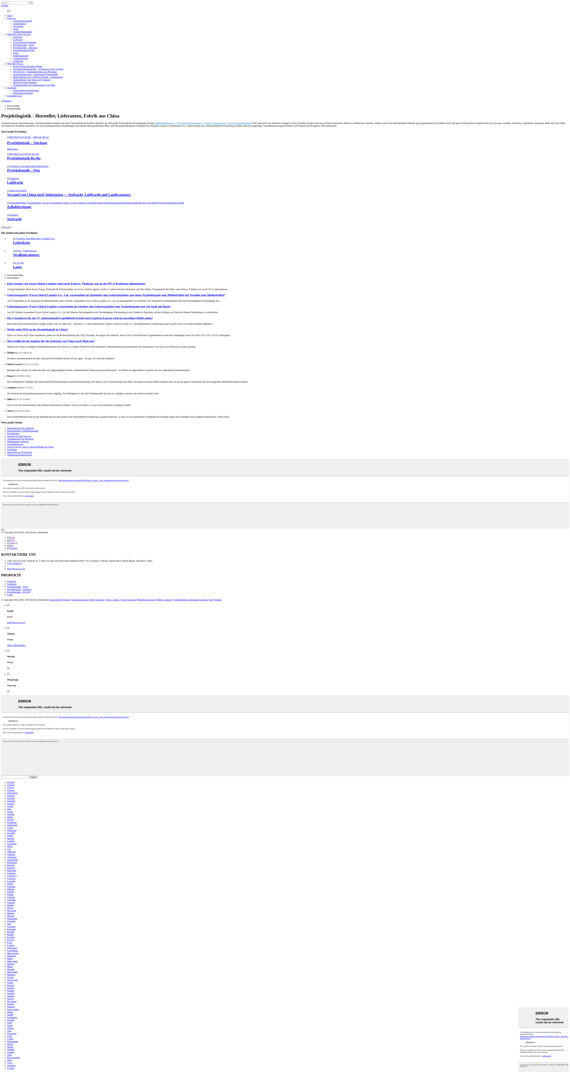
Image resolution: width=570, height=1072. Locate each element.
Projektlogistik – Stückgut (25, 47)
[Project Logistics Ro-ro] (23, 154)
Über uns (11, 18)
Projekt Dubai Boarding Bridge (27, 66)
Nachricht (11, 88)
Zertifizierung (19, 23)
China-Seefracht (127, 600)
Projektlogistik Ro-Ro (24, 158)
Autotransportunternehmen (239, 123)
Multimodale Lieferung (18, 441)
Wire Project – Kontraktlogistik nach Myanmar (35, 72)
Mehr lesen (12, 149)
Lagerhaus (12, 449)
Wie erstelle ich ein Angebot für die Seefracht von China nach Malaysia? (51, 341)
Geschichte (18, 26)
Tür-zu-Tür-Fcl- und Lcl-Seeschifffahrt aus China (30, 447)
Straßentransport (20, 55)
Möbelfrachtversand (146, 600)
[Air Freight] (13, 178)
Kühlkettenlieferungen (164, 123)
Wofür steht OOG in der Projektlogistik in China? (37, 329)
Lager (16, 53)
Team (15, 29)
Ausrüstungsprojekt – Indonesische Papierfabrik (35, 74)
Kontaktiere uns (14, 96)
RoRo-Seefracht (96, 600)
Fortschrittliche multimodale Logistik (190, 600)
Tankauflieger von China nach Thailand (31, 80)
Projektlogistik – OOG (23, 45)
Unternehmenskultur (22, 31)
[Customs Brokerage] (95, 203)
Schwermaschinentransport (189, 123)
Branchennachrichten (23, 93)
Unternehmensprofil (22, 21)
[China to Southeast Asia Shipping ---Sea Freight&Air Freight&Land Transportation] (17, 190)
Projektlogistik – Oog (23, 170)
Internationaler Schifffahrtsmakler (22, 431)
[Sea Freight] (12, 215)
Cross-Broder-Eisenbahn (24, 42)
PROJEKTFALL (15, 63)
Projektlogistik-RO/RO (24, 50)
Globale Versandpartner (215, 123)
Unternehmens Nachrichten (26, 90)
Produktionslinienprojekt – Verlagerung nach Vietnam (38, 69)
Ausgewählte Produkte (59, 600)
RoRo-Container (164, 600)
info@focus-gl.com (16, 569)
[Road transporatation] (24, 251)
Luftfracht (17, 39)
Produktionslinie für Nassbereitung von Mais (34, 85)
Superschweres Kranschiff (19, 452)
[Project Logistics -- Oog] (28, 166)
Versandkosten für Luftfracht (20, 428)
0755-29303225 (14, 563)
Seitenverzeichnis (79, 600)
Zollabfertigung (20, 58)
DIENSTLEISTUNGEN (19, 34)
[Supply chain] (34, 238)
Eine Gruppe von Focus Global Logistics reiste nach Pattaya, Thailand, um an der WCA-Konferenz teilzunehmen (76, 283)
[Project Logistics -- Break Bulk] (28, 137)
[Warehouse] (18, 263)
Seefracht (17, 37)
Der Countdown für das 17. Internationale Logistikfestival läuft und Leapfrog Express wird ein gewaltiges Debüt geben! (80, 318)
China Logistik (112, 600)
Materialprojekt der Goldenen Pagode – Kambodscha (38, 77)
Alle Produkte (215, 600)
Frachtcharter (13, 433)
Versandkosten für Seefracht (20, 439)
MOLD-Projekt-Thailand (25, 82)
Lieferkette (18, 61)
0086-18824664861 (16, 645)
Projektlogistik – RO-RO (19, 592)
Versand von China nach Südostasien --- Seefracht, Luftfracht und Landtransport (69, 195)
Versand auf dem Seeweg (19, 436)
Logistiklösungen (15, 444)
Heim (9, 15)
